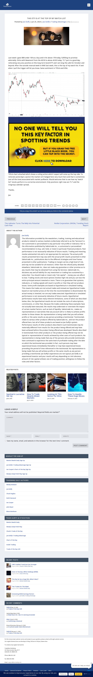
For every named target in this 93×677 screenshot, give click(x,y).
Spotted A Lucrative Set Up (15, 395)
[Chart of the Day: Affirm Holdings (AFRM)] (8, 573)
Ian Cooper (9, 502)
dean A (8, 619)
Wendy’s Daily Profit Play (14, 527)
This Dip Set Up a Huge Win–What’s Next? (25, 579)
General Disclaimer (15, 670)
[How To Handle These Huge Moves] (77, 382)
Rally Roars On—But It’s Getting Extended (21, 615)
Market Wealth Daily (13, 522)
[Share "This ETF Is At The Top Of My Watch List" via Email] (51, 205)
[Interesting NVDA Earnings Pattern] (8, 595)
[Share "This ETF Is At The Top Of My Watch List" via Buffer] (44, 205)
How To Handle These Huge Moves (76, 395)
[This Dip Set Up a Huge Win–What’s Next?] (8, 580)
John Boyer (9, 507)
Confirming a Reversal (15, 621)
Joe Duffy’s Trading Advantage (16, 535)
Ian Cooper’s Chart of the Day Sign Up (18, 469)
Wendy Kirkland (11, 484)
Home (6, 670)
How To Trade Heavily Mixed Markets (33, 396)
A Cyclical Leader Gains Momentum (19, 627)
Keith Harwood (11, 498)
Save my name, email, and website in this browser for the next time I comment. (38, 441)
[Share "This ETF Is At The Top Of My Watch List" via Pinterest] (37, 205)
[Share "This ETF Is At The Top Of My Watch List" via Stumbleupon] (48, 205)
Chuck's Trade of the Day (26, 566)
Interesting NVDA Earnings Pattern (23, 594)
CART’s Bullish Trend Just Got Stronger (24, 564)
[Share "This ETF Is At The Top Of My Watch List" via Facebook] (22, 205)
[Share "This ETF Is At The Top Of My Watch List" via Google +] (29, 205)
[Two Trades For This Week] (8, 587)
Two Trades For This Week (20, 586)
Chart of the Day (11, 540)
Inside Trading (11, 544)
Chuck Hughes (10, 493)
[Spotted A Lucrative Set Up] (15, 382)
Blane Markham (11, 511)
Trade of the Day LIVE (13, 549)
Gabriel (8, 607)
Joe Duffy (26, 22)
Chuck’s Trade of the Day (14, 531)
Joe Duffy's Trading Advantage (54, 22)
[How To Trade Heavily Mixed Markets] (36, 382)
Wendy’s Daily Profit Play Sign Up (16, 474)
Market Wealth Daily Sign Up (15, 460)
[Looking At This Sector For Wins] (56, 382)
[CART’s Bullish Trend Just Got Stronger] (8, 565)
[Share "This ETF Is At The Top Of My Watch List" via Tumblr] (33, 205)
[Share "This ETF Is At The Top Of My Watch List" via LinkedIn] (40, 205)
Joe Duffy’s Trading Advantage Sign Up (18, 465)
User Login (43, 670)
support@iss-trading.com (14, 662)
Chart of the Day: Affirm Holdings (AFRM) (25, 572)
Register (35, 670)
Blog (49, 670)
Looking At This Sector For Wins (54, 395)
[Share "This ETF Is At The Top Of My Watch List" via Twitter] (26, 205)
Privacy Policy (27, 670)
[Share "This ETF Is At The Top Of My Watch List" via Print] (55, 205)
